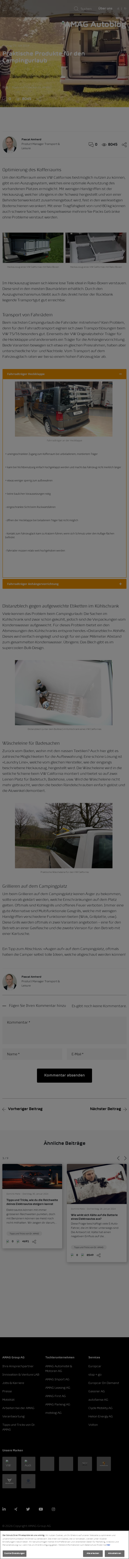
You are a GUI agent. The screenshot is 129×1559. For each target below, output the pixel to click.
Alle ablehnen (114, 1553)
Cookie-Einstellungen (14, 1553)
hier (108, 1545)
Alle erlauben (93, 1553)
